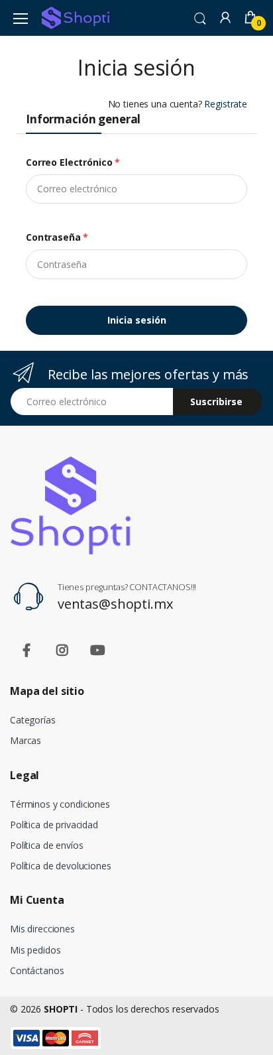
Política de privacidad (54, 824)
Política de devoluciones (60, 865)
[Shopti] (75, 18)
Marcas (25, 740)
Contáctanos (37, 970)
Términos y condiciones (60, 804)
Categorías (33, 720)
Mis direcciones (42, 928)
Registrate (225, 103)
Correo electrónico (73, 162)
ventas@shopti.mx (115, 604)
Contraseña (57, 237)
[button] (200, 17)
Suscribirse (216, 401)
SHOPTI (61, 1009)
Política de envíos (46, 845)
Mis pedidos (35, 950)
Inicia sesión (136, 320)
